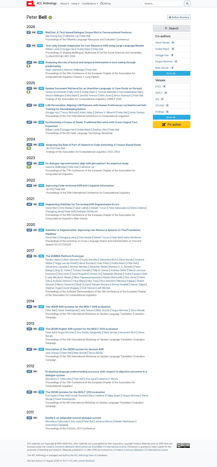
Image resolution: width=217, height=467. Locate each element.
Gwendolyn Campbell (56, 424)
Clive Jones (130, 277)
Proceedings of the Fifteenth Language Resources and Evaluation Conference (87, 39)
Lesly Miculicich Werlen (59, 277)
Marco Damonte (65, 284)
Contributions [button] (89, 3)
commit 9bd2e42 (86, 460)
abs (40, 32)
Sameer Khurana (101, 284)
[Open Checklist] (28, 65)
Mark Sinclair (102, 310)
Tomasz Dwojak (81, 270)
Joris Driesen (87, 310)
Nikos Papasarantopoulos (87, 277)
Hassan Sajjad (137, 284)
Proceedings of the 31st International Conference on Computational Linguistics (87, 115)
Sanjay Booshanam (55, 91)
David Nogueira (79, 273)
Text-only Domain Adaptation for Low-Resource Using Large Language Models (94, 45)
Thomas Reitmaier (107, 91)
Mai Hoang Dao (53, 35)
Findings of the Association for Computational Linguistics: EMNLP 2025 (83, 99)
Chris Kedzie (65, 207)
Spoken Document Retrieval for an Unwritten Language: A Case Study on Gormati (93, 88)
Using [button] (74, 3)
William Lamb (52, 49)
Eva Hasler (51, 395)
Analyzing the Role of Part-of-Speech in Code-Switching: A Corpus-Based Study (93, 144)
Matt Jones (106, 95)
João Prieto (103, 263)
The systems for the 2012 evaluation (75, 391)
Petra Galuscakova (118, 207)
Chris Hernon (88, 287)
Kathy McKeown (132, 237)
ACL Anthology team (84, 455)
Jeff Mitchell (103, 287)
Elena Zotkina (138, 207)
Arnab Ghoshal (79, 395)
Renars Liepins (53, 259)
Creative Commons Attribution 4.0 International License (141, 450)
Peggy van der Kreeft (65, 263)
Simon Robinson (122, 95)
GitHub (107, 3)
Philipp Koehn (113, 395)
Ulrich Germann (71, 259)
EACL (158, 86)
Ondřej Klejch (118, 263)
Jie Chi (49, 148)
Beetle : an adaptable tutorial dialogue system (73, 417)
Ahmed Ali (95, 273)
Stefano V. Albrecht (104, 112)
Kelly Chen (74, 91)
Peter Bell (85, 35)
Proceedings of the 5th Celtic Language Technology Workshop (78, 133)
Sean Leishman (53, 69)
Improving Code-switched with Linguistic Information (80, 185)
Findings (159, 111)
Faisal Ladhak (81, 207)
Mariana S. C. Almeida (120, 266)
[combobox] (163, 3)
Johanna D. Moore (108, 378)
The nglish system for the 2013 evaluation (81, 328)
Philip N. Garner (100, 270)
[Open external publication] (29, 32)
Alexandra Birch (108, 259)
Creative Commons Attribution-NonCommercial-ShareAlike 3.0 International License (86, 446)
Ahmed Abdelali (119, 284)
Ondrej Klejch (84, 49)
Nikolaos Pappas (126, 280)
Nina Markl (72, 95)
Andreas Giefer (118, 270)
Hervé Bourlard (87, 263)
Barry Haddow (96, 395)
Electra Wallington (55, 95)
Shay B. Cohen (63, 270)
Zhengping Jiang (54, 211)
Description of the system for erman (74, 349)
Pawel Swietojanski (68, 310)
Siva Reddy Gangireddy (89, 332)
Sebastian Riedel (98, 266)
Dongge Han (68, 49)
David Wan (51, 207)
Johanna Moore (103, 421)
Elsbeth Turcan (99, 207)
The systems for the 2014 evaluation (77, 306)
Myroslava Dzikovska (56, 421)
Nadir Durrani (83, 284)
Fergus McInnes (119, 310)
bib (33, 32)
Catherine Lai (71, 35)
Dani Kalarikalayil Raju (130, 91)
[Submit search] (187, 3)
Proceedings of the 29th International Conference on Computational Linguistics (88, 192)
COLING (159, 105)
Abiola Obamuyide (112, 277)
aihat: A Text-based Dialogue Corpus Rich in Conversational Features (88, 32)
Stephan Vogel (53, 287)
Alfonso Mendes (78, 266)
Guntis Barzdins (89, 259)
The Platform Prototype (64, 256)
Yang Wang (79, 280)
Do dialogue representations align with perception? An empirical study (87, 163)
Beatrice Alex (100, 129)
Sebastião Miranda (113, 273)
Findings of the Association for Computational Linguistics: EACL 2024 (83, 151)
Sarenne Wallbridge (74, 69)
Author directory (180, 17)
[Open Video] (29, 148)
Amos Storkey (137, 112)
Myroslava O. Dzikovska (58, 378)
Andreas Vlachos (62, 280)
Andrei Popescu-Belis (135, 273)
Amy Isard (90, 378)
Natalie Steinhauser (124, 421)
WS (157, 99)
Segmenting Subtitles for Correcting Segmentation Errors (82, 204)
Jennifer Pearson (89, 95)
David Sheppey (71, 287)
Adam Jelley (86, 112)
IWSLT (159, 92)
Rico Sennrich (107, 280)
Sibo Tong (92, 280)
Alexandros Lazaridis (56, 266)
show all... (171, 73)
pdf (29, 62)
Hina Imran (63, 273)
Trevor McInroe (69, 112)
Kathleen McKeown (87, 211)
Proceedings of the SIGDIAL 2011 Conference (70, 428)
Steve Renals (126, 259)
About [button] (63, 3)
